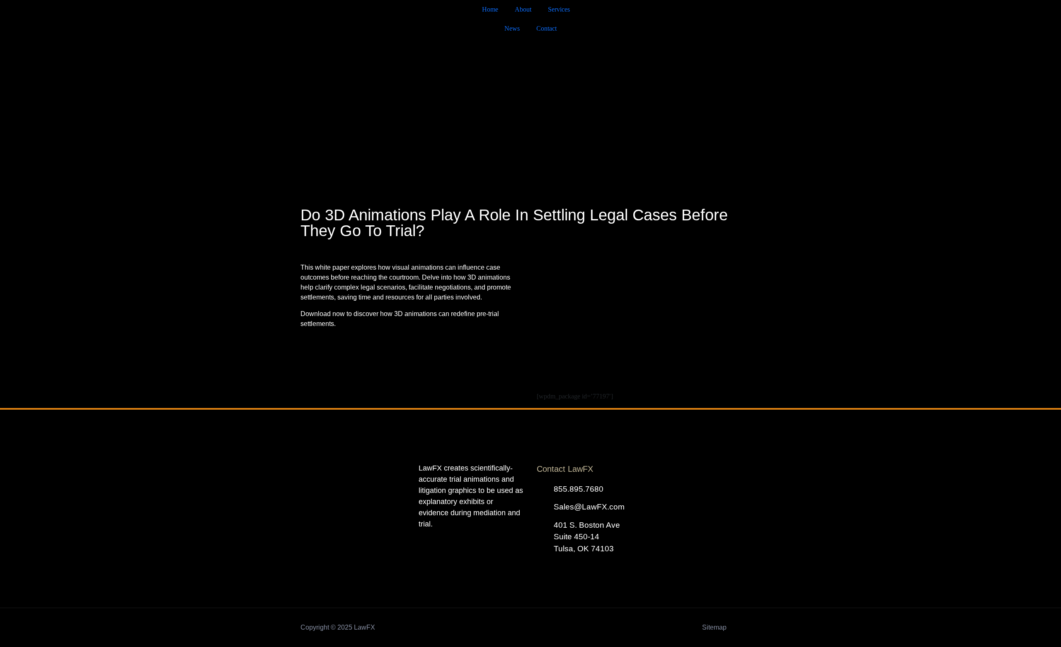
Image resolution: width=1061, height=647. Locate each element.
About (523, 9)
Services (559, 9)
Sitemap (714, 627)
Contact (546, 28)
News (512, 28)
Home (490, 9)
